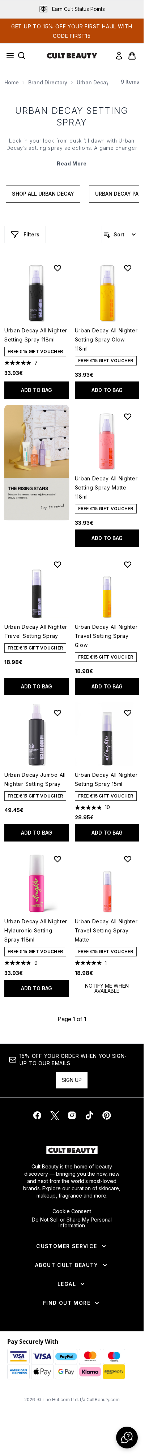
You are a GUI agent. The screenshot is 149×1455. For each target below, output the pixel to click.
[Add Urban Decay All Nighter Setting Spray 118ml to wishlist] (57, 268)
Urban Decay (93, 82)
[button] (36, 462)
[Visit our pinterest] (106, 1115)
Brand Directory (47, 82)
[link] (119, 55)
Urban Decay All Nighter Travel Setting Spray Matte (106, 930)
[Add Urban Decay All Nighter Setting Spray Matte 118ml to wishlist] (127, 416)
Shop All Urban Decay (43, 194)
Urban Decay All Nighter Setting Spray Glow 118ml (106, 339)
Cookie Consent (71, 1211)
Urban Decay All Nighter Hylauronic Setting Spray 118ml (35, 930)
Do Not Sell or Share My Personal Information (72, 1222)
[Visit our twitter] (54, 1115)
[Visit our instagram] (72, 1115)
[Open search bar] (21, 55)
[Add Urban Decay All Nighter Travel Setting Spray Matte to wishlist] (127, 859)
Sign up (72, 1080)
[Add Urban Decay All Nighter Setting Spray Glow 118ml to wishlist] (127, 268)
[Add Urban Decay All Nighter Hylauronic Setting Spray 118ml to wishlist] (57, 859)
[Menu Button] (8, 55)
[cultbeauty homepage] (72, 55)
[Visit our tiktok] (89, 1115)
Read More (72, 163)
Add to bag (36, 390)
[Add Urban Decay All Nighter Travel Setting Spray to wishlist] (57, 564)
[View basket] (132, 55)
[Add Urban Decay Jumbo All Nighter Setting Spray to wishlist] (57, 712)
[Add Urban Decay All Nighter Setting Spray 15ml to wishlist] (127, 712)
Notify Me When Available (107, 988)
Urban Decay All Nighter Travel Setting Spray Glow (106, 636)
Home (11, 82)
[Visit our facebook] (37, 1115)
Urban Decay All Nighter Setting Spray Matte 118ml (106, 487)
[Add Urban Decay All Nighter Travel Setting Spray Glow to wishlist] (127, 564)
